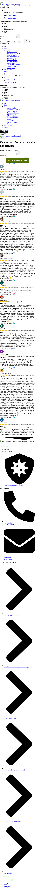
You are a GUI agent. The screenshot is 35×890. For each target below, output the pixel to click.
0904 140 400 (5, 130)
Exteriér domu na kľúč (13, 109)
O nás (5, 105)
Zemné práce (11, 124)
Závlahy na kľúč (12, 114)
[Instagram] (3, 132)
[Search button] (18, 153)
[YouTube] (7, 132)
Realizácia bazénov (12, 117)
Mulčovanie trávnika (13, 113)
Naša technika (8, 125)
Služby (6, 106)
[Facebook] (1, 132)
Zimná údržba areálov (13, 121)
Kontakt (6, 127)
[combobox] (8, 154)
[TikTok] (5, 132)
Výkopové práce (12, 122)
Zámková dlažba (12, 116)
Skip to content (4, 1)
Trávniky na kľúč (12, 111)
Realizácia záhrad (12, 108)
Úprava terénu (11, 119)
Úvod (5, 103)
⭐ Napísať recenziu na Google (17, 160)
